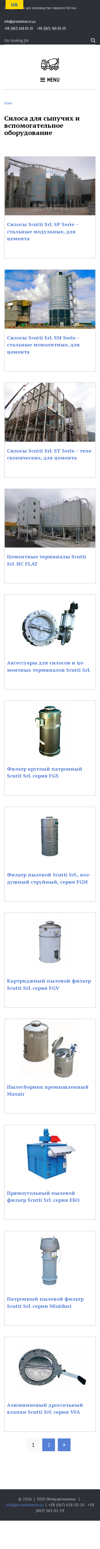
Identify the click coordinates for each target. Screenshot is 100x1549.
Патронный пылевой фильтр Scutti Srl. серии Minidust (45, 1302)
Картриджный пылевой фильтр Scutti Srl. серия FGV (49, 984)
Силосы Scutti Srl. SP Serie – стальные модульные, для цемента (42, 231)
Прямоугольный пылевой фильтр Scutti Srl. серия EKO (43, 1196)
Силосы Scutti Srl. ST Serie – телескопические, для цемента (50, 454)
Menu (53, 79)
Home (8, 103)
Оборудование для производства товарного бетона (40, 7)
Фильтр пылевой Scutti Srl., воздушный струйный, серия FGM (49, 878)
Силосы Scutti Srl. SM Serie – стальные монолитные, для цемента (43, 344)
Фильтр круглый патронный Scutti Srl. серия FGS (44, 772)
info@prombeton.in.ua (24, 1504)
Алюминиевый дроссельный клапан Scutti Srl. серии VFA (45, 1408)
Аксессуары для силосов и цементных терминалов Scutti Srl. (49, 666)
